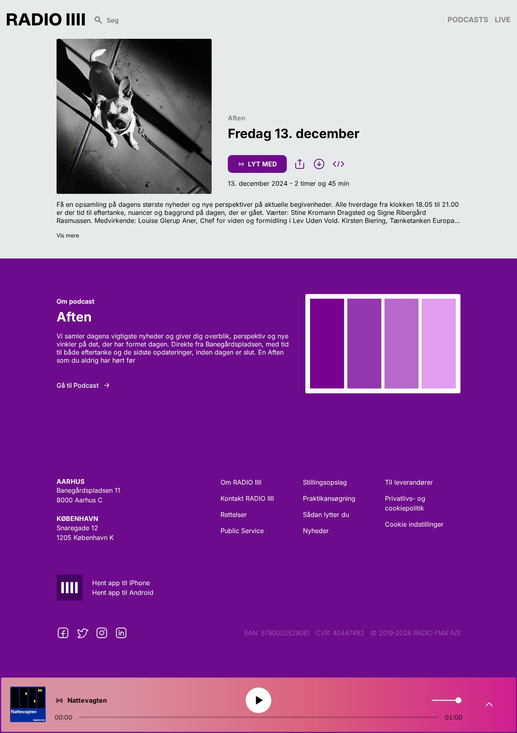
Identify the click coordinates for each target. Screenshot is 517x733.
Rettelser (234, 514)
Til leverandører (409, 482)
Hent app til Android (122, 592)
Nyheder (316, 531)
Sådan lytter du (326, 514)
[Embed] (338, 164)
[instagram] (101, 632)
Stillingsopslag (325, 482)
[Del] (299, 164)
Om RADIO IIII (241, 482)
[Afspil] (258, 700)
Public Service (242, 531)
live (503, 19)
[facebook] (63, 632)
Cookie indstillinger (414, 524)
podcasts (468, 19)
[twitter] (82, 632)
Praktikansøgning (329, 498)
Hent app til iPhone (121, 583)
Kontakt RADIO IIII (247, 498)
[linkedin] (121, 632)
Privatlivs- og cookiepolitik (405, 503)
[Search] (266, 19)
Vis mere (68, 235)
